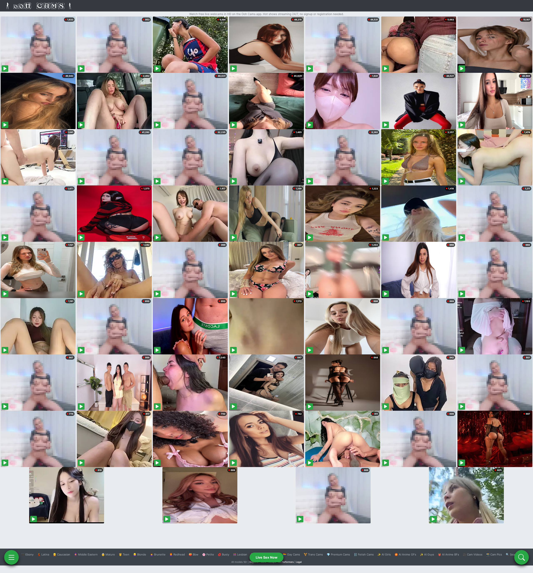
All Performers (286, 561)
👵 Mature (108, 554)
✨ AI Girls (384, 554)
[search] (521, 557)
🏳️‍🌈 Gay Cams (291, 554)
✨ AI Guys (427, 554)
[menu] (11, 557)
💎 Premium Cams (338, 554)
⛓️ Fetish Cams (364, 554)
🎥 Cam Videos (472, 554)
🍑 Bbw (193, 554)
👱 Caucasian (61, 554)
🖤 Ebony (27, 554)
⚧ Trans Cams (313, 554)
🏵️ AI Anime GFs (405, 554)
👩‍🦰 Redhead (177, 554)
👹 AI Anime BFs (448, 554)
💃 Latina (43, 554)
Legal (299, 561)
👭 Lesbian (240, 554)
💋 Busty (223, 554)
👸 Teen (124, 554)
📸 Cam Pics (494, 554)
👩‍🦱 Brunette (158, 554)
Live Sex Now (267, 557)
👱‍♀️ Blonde (139, 554)
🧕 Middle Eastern (86, 554)
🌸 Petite (208, 554)
